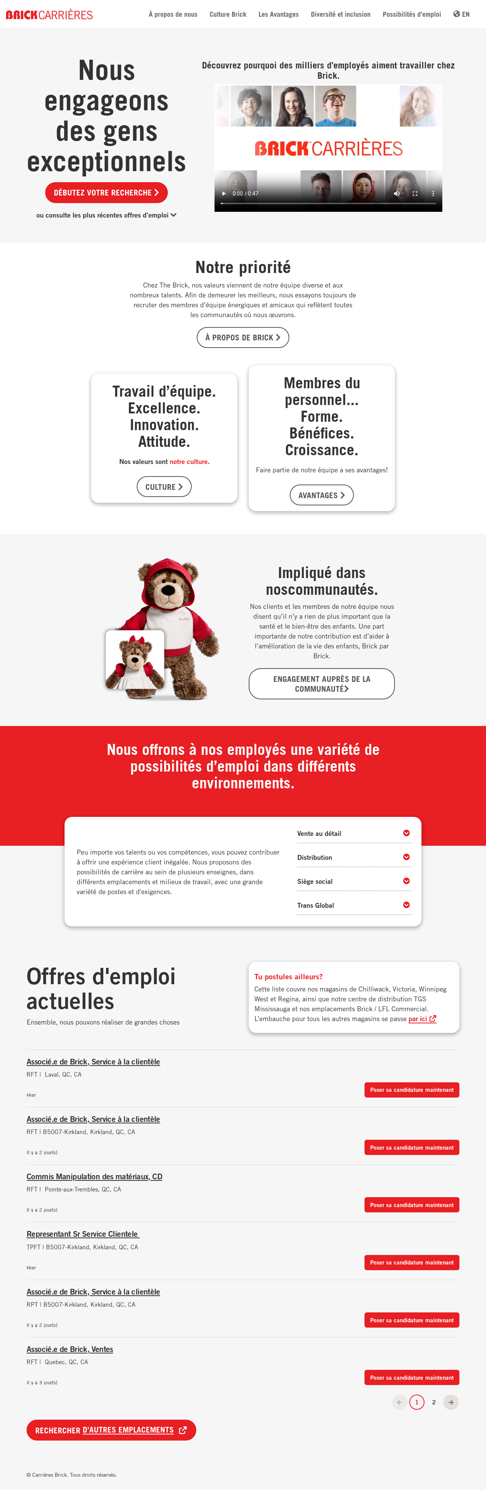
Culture (161, 487)
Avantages (319, 495)
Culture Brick (228, 14)
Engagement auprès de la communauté (322, 684)
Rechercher (104, 1430)
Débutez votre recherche (104, 192)
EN (465, 14)
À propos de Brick (240, 337)
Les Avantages (279, 14)
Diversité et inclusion (341, 14)
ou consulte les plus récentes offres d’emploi (103, 215)
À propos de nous (173, 14)
